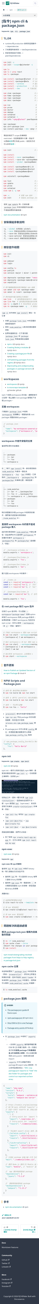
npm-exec (8, 854)
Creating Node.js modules (17, 347)
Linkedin (5, 1267)
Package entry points (16, 1028)
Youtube (5, 1286)
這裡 (12, 144)
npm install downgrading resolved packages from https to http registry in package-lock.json (19, 958)
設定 (10, 141)
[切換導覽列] (3, 3)
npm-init (7, 766)
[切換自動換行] (30, 62)
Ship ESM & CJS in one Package (20, 1023)
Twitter (5, 1263)
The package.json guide (17, 1010)
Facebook (6, 1279)
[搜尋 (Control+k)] (35, 3)
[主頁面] (4, 10)
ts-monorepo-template (16, 387)
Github (4, 1260)
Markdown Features (10, 1247)
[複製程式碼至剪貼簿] (34, 62)
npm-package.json (15, 1018)
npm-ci (10, 344)
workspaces (12, 384)
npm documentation (12, 215)
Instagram (6, 1283)
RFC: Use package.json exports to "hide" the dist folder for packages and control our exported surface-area (23, 1074)
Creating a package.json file (18, 353)
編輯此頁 (7, 1215)
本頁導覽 (6, 15)
